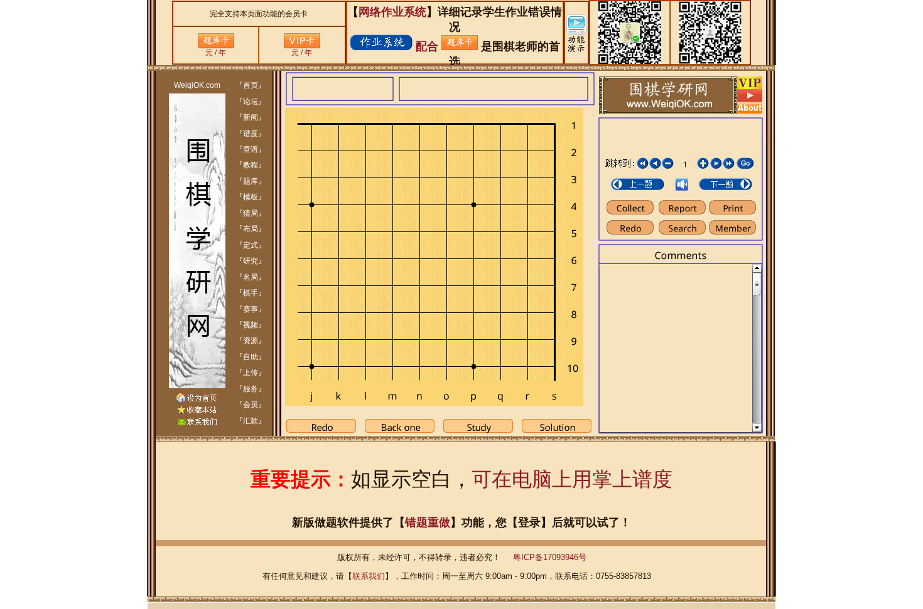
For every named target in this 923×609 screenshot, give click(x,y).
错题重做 (427, 522)
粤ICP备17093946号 (549, 557)
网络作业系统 (392, 12)
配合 (427, 46)
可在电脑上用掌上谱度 (572, 479)
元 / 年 (215, 52)
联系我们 (368, 576)
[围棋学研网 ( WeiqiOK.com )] (196, 411)
